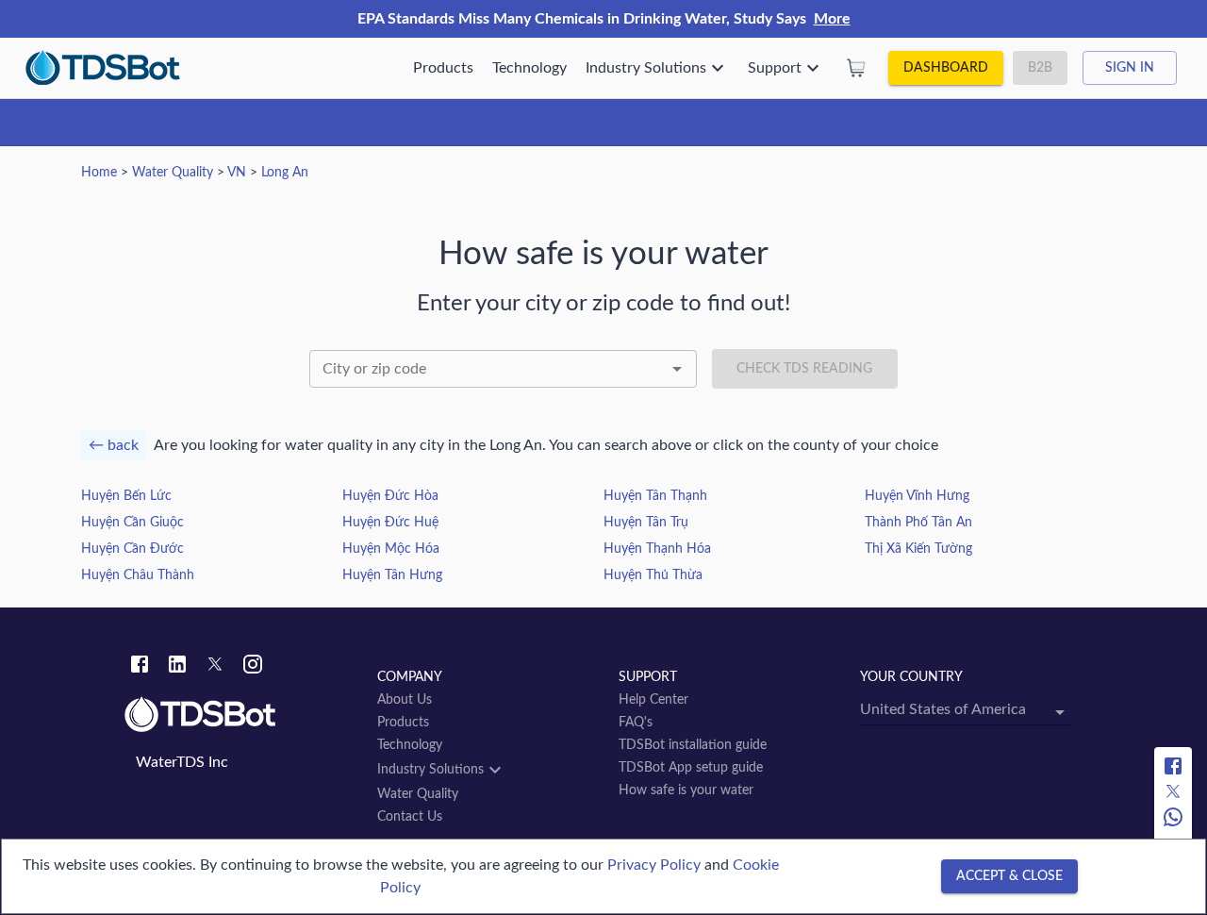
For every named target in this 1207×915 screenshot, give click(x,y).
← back (114, 445)
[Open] (677, 369)
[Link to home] (241, 715)
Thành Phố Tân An (918, 522)
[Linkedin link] (177, 667)
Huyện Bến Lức (126, 496)
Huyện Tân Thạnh (655, 496)
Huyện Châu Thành (137, 575)
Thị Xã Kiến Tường (918, 549)
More (832, 18)
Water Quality (172, 172)
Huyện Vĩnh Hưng (917, 496)
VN (236, 172)
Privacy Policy (654, 865)
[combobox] (503, 369)
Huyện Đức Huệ (390, 522)
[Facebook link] (139, 667)
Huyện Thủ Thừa (653, 575)
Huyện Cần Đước (132, 549)
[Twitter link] (215, 667)
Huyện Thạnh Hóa (657, 549)
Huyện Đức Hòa (390, 496)
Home (99, 172)
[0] (856, 68)
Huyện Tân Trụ (646, 522)
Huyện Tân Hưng (392, 575)
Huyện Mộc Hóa (390, 549)
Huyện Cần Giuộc (132, 522)
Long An (284, 172)
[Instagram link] (252, 667)
